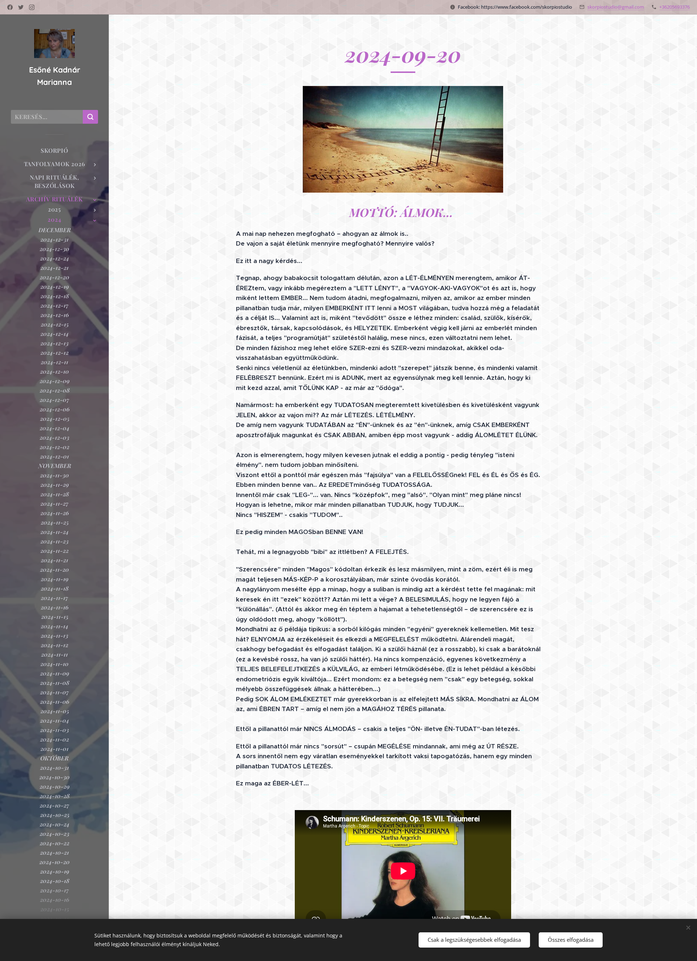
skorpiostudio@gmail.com (615, 7)
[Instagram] (31, 7)
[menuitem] (54, 150)
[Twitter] (20, 7)
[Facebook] (10, 7)
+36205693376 (674, 7)
